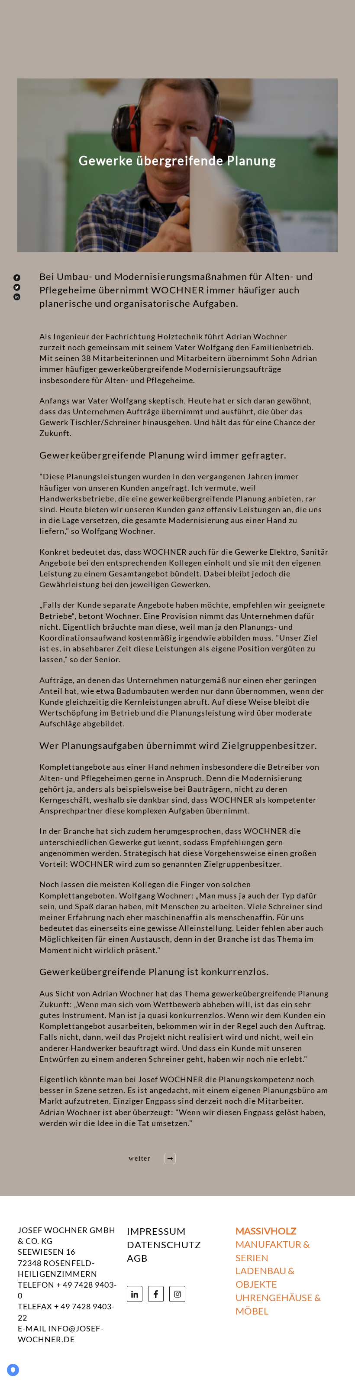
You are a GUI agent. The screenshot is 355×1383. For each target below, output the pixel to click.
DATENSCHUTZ (164, 1244)
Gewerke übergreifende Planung (177, 160)
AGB (137, 1258)
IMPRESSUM (156, 1231)
